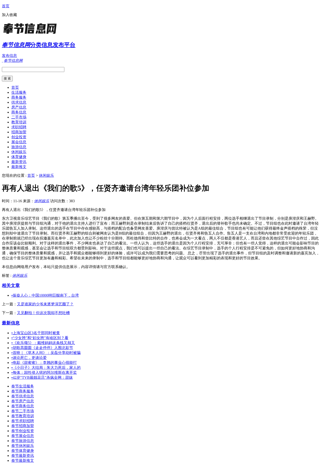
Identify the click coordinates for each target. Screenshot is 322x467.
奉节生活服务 (22, 386)
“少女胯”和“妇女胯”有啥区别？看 (39, 338)
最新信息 (11, 322)
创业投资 (18, 137)
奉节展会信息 (22, 436)
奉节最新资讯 (22, 456)
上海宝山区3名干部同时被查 (35, 333)
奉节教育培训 (22, 416)
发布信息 (9, 56)
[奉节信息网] (31, 34)
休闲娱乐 (18, 152)
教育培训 (18, 122)
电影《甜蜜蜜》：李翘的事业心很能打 (44, 363)
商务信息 (18, 112)
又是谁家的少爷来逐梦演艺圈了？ (45, 304)
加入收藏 (9, 15)
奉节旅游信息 (22, 441)
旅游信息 (18, 147)
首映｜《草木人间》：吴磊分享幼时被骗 (46, 353)
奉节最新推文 (22, 461)
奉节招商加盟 (22, 426)
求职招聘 (18, 127)
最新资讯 (18, 162)
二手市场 (18, 117)
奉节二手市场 (22, 411)
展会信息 (18, 142)
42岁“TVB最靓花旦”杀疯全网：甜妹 (42, 377)
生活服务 (18, 92)
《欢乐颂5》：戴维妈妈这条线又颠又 (43, 343)
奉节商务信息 (22, 406)
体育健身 (18, 157)
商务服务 (18, 97)
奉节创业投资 (22, 431)
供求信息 (18, 102)
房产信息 (18, 107)
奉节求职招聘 (22, 421)
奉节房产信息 (22, 401)
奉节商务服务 (22, 391)
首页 (5, 6)
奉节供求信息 (22, 396)
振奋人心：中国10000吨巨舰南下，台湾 (45, 295)
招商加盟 (18, 132)
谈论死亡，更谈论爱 (29, 358)
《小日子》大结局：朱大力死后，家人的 (46, 368)
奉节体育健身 (22, 451)
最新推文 (18, 167)
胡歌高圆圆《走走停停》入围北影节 (42, 348)
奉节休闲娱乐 (22, 446)
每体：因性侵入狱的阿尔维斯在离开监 (44, 372)
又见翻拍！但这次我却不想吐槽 (43, 313)
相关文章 (11, 285)
